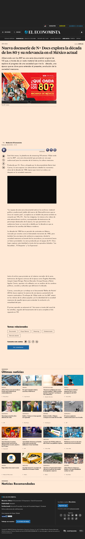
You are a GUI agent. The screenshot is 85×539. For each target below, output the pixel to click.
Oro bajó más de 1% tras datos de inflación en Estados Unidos (31, 468)
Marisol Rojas (68, 474)
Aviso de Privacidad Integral (31, 506)
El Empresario (26, 500)
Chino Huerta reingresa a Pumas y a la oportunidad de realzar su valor (72, 469)
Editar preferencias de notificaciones (12, 509)
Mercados (46, 439)
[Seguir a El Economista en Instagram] (80, 515)
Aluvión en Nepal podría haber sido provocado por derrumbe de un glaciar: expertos (52, 469)
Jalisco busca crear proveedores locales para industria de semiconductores (11, 391)
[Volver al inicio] (27, 497)
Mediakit (12, 503)
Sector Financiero (48, 387)
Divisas (79, 38)
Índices (73, 38)
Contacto (43, 506)
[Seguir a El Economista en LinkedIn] (68, 515)
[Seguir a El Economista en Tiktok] (76, 518)
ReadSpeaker (42, 151)
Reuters (25, 474)
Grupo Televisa (25, 331)
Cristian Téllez (47, 448)
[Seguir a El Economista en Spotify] (76, 515)
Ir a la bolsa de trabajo (23, 521)
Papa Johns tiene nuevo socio (10, 468)
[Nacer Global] (7, 516)
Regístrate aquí (63, 505)
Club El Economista (36, 500)
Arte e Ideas (5, 43)
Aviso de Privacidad (16, 506)
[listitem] (4, 150)
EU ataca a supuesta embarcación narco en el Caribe (73, 416)
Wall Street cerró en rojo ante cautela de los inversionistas (73, 442)
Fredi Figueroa (47, 422)
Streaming (36, 331)
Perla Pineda (26, 422)
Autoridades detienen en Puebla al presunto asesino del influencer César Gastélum (32, 443)
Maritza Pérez (68, 396)
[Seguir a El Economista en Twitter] (64, 515)
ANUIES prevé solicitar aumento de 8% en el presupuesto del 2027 (71, 391)
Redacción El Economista (8, 474)
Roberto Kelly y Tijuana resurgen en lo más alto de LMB (52, 416)
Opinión (24, 387)
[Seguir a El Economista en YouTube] (72, 515)
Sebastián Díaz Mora (49, 396)
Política (66, 387)
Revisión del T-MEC (43, 38)
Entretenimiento (48, 331)
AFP (4, 422)
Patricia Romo (5, 396)
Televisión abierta (14, 335)
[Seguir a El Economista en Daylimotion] (64, 518)
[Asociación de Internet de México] (81, 531)
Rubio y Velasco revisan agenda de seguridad (31, 416)
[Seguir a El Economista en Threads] (72, 518)
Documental (12, 331)
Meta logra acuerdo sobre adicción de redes (9, 416)
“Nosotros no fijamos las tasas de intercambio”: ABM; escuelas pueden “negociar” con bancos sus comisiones (52, 392)
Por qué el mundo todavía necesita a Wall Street (30, 390)
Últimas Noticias (9, 38)
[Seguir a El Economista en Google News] (68, 518)
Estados (4, 387)
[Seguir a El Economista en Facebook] (61, 515)
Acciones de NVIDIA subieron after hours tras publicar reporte (52, 442)
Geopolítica (5, 413)
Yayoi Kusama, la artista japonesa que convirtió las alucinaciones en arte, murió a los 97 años (11, 444)
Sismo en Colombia (30, 38)
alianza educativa (55, 38)
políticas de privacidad (74, 508)
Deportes (45, 413)
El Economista (17, 500)
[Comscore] (70, 531)
